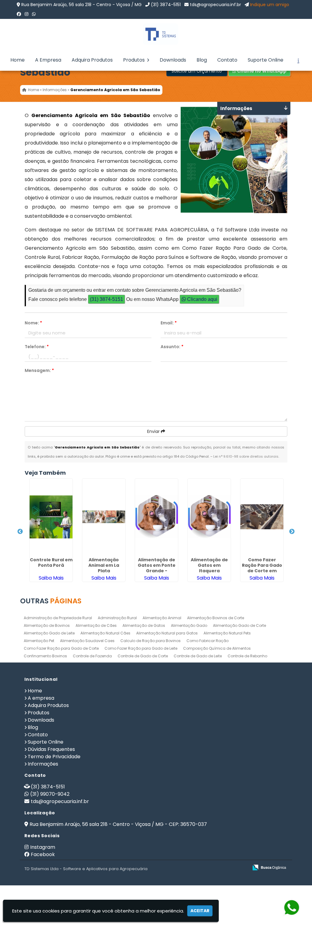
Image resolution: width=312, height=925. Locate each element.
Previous (20, 532)
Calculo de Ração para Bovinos (150, 640)
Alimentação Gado (189, 625)
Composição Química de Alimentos (217, 648)
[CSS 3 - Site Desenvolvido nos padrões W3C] (220, 868)
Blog (202, 59)
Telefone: (37, 347)
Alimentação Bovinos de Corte (215, 617)
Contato (227, 59)
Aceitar (199, 911)
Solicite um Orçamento (197, 71)
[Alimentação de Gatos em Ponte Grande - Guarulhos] (156, 517)
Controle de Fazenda (92, 656)
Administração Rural (117, 617)
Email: (169, 323)
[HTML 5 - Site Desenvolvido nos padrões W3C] (199, 868)
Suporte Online (265, 59)
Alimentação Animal (162, 617)
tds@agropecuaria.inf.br (215, 5)
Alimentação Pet (39, 640)
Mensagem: (39, 370)
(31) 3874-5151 (166, 5)
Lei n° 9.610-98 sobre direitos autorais (245, 456)
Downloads (173, 59)
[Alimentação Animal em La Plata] (103, 517)
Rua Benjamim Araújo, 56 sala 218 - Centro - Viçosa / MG (81, 5)
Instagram (42, 847)
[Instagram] (26, 14)
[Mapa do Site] (183, 868)
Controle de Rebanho (247, 656)
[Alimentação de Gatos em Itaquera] (209, 517)
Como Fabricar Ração (207, 640)
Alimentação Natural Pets (227, 633)
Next (292, 532)
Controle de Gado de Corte (143, 656)
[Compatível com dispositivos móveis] (241, 868)
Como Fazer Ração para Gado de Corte (61, 648)
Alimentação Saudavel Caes (87, 640)
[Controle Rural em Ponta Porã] (51, 517)
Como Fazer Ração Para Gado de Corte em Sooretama (262, 568)
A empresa (41, 698)
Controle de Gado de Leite (198, 656)
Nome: (33, 323)
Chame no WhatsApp (261, 71)
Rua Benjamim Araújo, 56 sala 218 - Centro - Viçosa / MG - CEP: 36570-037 (118, 824)
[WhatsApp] (34, 14)
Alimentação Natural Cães (105, 633)
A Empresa (48, 59)
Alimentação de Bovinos (47, 625)
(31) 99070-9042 (49, 794)
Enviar (154, 431)
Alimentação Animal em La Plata (103, 565)
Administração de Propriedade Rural (58, 617)
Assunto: (172, 347)
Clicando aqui (201, 299)
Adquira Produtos (92, 59)
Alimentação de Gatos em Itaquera (209, 565)
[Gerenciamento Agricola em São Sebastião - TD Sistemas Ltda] (156, 34)
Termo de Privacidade (54, 756)
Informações (43, 763)
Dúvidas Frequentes (51, 749)
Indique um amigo (269, 5)
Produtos (134, 59)
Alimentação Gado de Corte (239, 625)
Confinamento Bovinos (45, 656)
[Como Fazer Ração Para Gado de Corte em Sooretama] (261, 517)
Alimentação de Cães (96, 625)
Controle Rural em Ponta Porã (51, 562)
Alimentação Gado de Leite (49, 633)
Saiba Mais (51, 577)
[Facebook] (19, 14)
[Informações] (297, 60)
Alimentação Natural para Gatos (167, 633)
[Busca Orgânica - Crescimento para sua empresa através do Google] (269, 866)
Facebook (43, 854)
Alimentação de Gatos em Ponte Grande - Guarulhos (157, 568)
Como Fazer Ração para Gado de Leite (141, 648)
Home (17, 59)
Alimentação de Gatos (143, 625)
